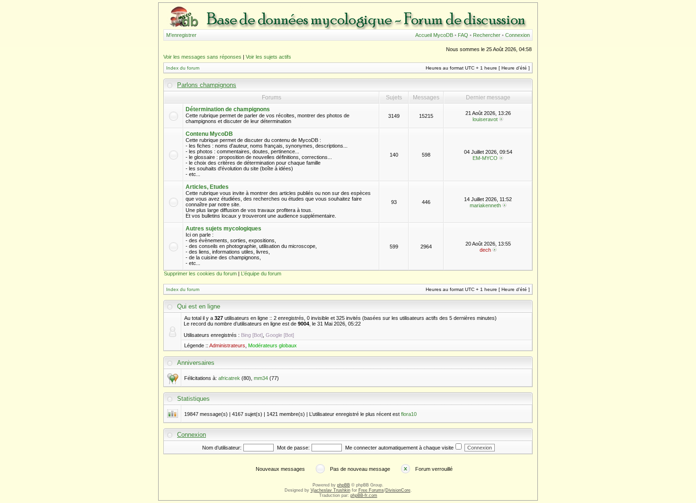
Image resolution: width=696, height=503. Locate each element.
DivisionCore (397, 490)
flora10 (409, 414)
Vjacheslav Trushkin (330, 490)
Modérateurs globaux (272, 345)
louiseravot (485, 119)
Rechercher (486, 35)
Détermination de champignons (228, 109)
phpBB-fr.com (363, 495)
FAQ (463, 35)
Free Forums (371, 490)
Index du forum (182, 68)
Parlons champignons (206, 84)
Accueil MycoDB (434, 35)
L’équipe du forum (261, 273)
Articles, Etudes (207, 187)
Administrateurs (227, 345)
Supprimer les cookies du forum (200, 273)
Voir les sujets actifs (268, 57)
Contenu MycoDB (209, 134)
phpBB (343, 485)
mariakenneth (485, 205)
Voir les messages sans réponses (202, 57)
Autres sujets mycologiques (223, 228)
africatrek (229, 378)
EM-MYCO (485, 158)
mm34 (261, 378)
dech (485, 250)
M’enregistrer (181, 35)
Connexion (517, 35)
